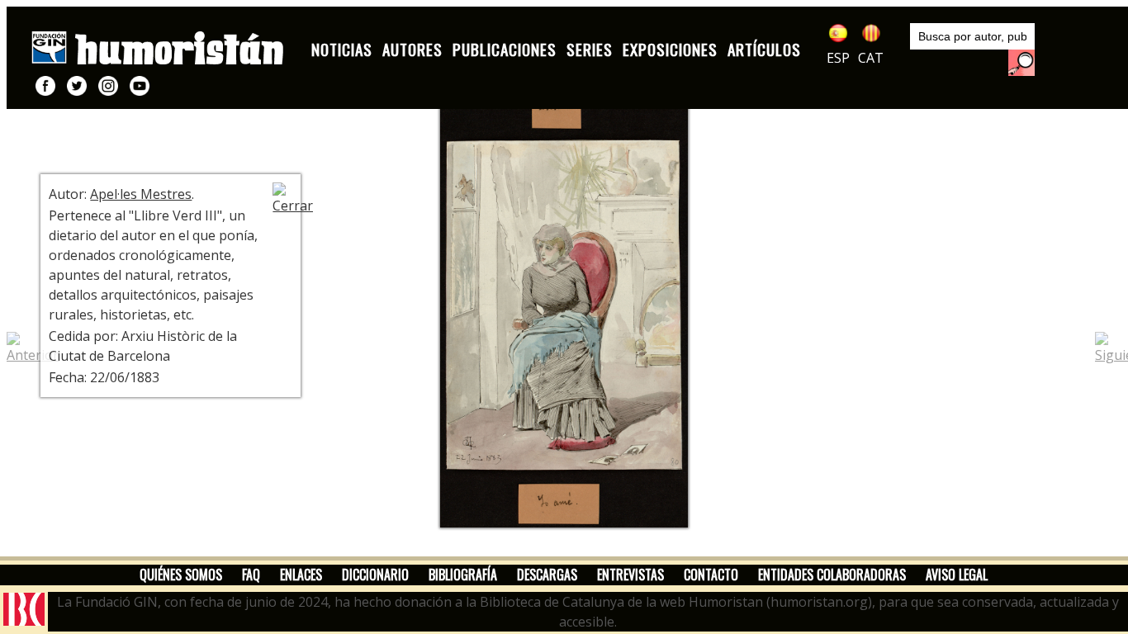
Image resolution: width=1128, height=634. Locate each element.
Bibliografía (463, 574)
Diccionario (375, 574)
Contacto (711, 574)
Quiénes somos (181, 574)
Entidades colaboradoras (832, 574)
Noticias (341, 49)
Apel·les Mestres (141, 194)
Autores (412, 49)
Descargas (547, 574)
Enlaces (301, 574)
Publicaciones (505, 49)
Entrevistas (630, 574)
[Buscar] (1021, 63)
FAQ (251, 574)
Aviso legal (957, 574)
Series (589, 49)
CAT (871, 58)
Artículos (764, 49)
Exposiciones (670, 49)
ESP (838, 58)
